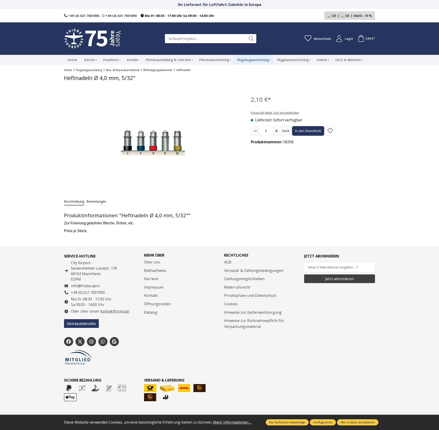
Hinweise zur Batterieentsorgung (253, 312)
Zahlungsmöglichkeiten (244, 278)
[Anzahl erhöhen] (276, 130)
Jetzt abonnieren (339, 278)
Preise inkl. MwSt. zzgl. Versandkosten (275, 113)
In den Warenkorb (308, 131)
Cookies (231, 303)
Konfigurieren (322, 422)
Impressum (153, 287)
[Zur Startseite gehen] (92, 38)
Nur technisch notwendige (287, 422)
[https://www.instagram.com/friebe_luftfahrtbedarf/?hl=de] (91, 341)
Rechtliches (236, 255)
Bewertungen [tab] (96, 201)
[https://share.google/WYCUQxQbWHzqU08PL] (114, 341)
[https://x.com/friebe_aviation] (80, 341)
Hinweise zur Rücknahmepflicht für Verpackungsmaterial (254, 323)
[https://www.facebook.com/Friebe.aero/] (68, 341)
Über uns (152, 262)
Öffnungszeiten (157, 303)
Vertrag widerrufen (81, 323)
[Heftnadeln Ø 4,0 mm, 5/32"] (152, 142)
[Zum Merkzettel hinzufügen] (330, 130)
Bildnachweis (155, 270)
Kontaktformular (114, 311)
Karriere (151, 278)
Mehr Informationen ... (232, 422)
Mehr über (154, 255)
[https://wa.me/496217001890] (102, 341)
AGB (227, 262)
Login (349, 39)
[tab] (74, 201)
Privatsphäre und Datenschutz (250, 295)
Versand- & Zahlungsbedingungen (253, 270)
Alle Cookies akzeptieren (357, 422)
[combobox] (205, 38)
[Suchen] (251, 38)
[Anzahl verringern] (255, 130)
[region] (152, 142)
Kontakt (151, 295)
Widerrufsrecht (237, 287)
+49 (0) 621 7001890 (83, 15)
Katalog (150, 312)
